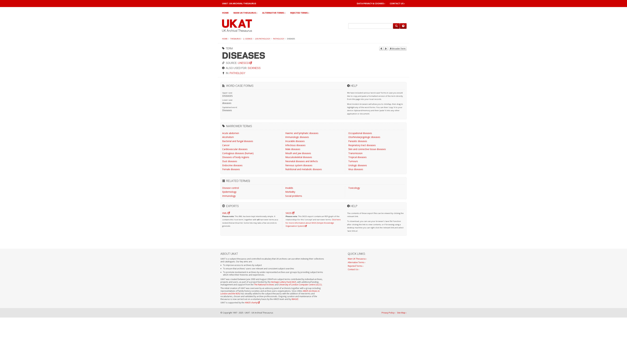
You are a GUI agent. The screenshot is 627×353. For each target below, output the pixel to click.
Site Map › (402, 312)
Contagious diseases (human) (238, 153)
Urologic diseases (357, 165)
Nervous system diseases (298, 165)
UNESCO (243, 62)
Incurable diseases (295, 141)
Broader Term (398, 48)
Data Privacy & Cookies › (371, 3)
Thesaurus (235, 38)
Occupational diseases (360, 133)
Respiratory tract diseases (362, 145)
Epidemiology (229, 191)
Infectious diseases (295, 145)
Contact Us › (397, 3)
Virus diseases (355, 169)
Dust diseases (229, 161)
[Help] (403, 26)
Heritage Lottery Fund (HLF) (283, 282)
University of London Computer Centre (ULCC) (300, 284)
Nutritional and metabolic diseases (303, 169)
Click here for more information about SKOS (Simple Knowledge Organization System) (313, 222)
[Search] (396, 26)
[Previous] (381, 48)
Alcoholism (228, 137)
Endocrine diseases (232, 165)
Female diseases (231, 169)
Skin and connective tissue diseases (367, 149)
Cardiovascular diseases (235, 149)
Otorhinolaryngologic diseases (364, 137)
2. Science (247, 38)
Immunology (229, 195)
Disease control (230, 187)
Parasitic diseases (357, 141)
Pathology (278, 38)
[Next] (386, 48)
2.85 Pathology (262, 38)
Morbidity (290, 191)
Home (225, 12)
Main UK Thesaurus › (245, 12)
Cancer (226, 145)
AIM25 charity (251, 302)
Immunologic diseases (297, 137)
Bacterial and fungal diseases (237, 141)
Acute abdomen (230, 133)
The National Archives (264, 284)
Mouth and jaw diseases (298, 153)
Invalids (289, 187)
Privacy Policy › (388, 312)
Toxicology (354, 187)
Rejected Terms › (299, 12)
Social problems (293, 195)
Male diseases (292, 149)
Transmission (355, 153)
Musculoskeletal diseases (298, 157)
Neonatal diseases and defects (301, 161)
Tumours (353, 161)
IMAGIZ (295, 299)
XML (225, 213)
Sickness (254, 67)
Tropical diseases (357, 157)
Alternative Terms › (273, 12)
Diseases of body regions (235, 157)
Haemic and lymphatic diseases (301, 133)
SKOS (289, 213)
